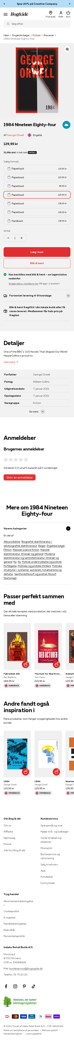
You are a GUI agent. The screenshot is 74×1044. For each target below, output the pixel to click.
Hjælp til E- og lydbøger (55, 831)
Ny (15, 561)
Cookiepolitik (11, 911)
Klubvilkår (9, 930)
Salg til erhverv (49, 864)
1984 (7, 781)
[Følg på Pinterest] (24, 986)
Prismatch (46, 848)
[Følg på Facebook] (6, 986)
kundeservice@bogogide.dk (26, 968)
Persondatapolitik (14, 936)
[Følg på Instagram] (15, 986)
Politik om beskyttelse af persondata (21, 1030)
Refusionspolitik (50, 1030)
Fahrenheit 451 (12, 673)
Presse (7, 844)
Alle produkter (12, 541)
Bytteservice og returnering (50, 856)
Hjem (6, 35)
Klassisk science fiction (26, 549)
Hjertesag (9, 837)
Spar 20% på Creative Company (37, 3)
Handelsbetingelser (15, 923)
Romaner (49, 35)
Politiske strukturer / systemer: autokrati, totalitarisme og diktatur (33, 570)
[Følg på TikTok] (33, 986)
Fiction (37, 35)
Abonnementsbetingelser (18, 903)
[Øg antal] (21, 238)
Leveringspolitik (33, 1033)
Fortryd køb (48, 883)
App (43, 870)
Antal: (7, 230)
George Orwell (15, 135)
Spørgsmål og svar (52, 825)
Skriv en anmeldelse (20, 477)
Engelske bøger (21, 35)
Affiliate (8, 831)
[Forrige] (4, 4)
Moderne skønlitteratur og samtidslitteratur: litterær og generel (31, 558)
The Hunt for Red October (48, 673)
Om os (7, 825)
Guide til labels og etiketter (51, 839)
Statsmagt (10, 578)
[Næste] (69, 4)
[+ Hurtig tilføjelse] (25, 664)
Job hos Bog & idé (14, 850)
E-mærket (10, 917)
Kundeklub (47, 876)
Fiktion (8, 549)
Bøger (42, 545)
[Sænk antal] (8, 238)
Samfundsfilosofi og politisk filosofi (35, 574)
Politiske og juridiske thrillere (34, 566)
